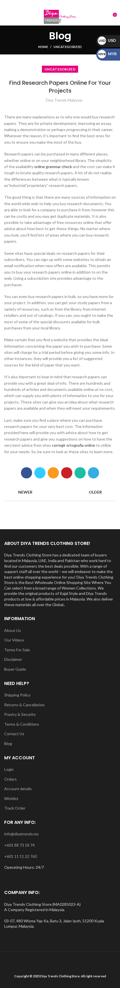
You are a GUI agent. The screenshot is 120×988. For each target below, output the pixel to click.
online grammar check (53, 166)
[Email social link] (54, 4)
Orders (10, 779)
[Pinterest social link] (66, 472)
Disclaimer (13, 659)
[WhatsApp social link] (73, 4)
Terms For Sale (17, 649)
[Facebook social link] (47, 4)
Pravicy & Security (20, 714)
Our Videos (14, 640)
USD (107, 40)
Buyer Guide (15, 669)
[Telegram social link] (93, 472)
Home (43, 47)
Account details (18, 788)
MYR (107, 53)
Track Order (14, 808)
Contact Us (14, 733)
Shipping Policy (17, 695)
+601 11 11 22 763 (20, 856)
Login (9, 769)
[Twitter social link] (39, 472)
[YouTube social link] (66, 4)
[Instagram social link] (60, 4)
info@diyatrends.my (21, 833)
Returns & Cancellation (24, 704)
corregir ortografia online (73, 445)
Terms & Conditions (21, 724)
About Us (12, 630)
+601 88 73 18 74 (19, 845)
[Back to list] (60, 492)
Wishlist (11, 798)
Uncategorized (68, 47)
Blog (8, 743)
